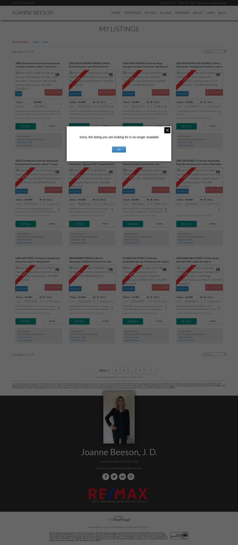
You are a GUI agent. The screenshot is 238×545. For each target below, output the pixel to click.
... (132, 370)
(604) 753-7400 (24, 142)
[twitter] (115, 476)
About (198, 13)
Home (116, 13)
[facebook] (106, 476)
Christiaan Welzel (109, 527)
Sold (45, 41)
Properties (132, 13)
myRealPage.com (119, 519)
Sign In (16, 2)
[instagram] (131, 476)
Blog (222, 13)
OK (119, 149)
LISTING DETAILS (26, 126)
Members (182, 13)
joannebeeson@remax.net (126, 468)
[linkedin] (123, 476)
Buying (150, 13)
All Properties (20, 41)
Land (35, 41)
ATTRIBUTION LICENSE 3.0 (137, 527)
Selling (166, 13)
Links (210, 13)
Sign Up (29, 2)
